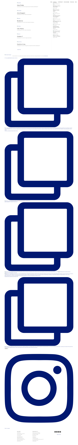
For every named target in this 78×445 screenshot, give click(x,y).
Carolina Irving (21, 44)
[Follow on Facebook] (58, 432)
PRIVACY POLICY (59, 434)
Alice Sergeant (21, 13)
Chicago (26, 6)
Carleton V (20, 36)
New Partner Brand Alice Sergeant (56, 16)
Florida (28, 22)
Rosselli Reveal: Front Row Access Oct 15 (56, 27)
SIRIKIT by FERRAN (56, 36)
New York (30, 6)
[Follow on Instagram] (55, 432)
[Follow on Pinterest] (57, 432)
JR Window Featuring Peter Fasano (57, 21)
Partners (33, 6)
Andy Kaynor (19, 37)
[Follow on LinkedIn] (60, 432)
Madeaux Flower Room (56, 11)
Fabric (28, 6)
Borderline (20, 21)
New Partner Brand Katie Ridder (56, 6)
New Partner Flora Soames (56, 32)
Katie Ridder (20, 5)
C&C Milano (20, 28)
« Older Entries (19, 49)
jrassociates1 (19, 6)
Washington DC (36, 6)
